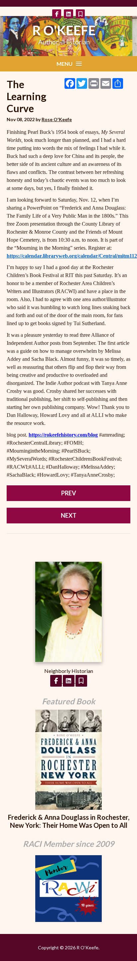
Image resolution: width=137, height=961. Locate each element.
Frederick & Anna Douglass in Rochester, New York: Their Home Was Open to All (68, 821)
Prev (68, 493)
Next (68, 515)
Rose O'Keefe (57, 119)
